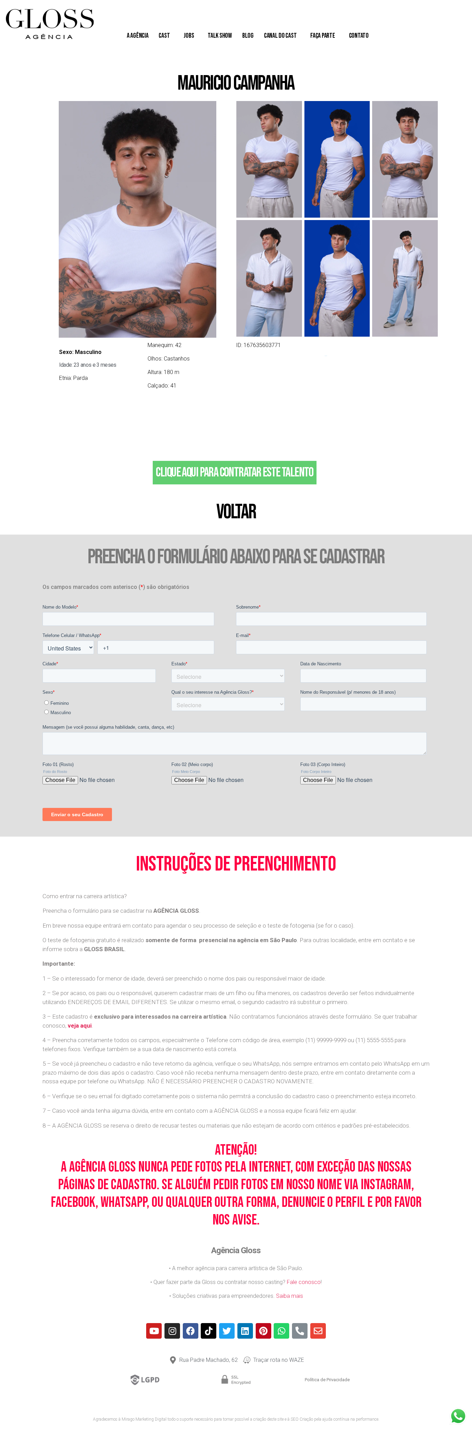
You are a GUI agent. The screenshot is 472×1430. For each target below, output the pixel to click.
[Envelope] (318, 1331)
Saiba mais (289, 1296)
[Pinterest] (263, 1331)
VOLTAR (236, 512)
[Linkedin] (245, 1331)
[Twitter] (227, 1331)
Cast (164, 35)
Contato (359, 35)
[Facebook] (190, 1331)
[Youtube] (154, 1331)
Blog (248, 35)
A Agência (138, 35)
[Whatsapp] (281, 1331)
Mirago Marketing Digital (144, 1419)
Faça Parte (322, 35)
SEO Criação (302, 1419)
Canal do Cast (280, 35)
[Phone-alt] (300, 1331)
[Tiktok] (208, 1331)
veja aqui (80, 1025)
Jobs (188, 35)
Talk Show (220, 35)
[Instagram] (172, 1331)
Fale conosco (304, 1282)
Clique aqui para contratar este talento (234, 472)
